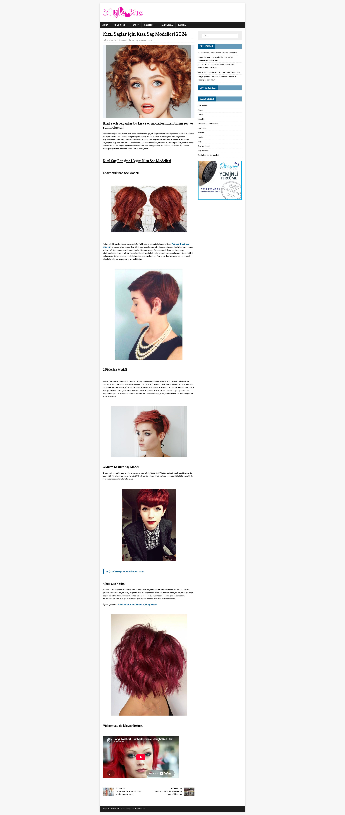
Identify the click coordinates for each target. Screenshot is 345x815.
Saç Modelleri (140, 40)
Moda (105, 25)
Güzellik (148, 25)
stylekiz (124, 40)
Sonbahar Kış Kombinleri (208, 155)
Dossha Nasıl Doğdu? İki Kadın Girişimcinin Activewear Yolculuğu (216, 66)
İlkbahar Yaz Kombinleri (208, 123)
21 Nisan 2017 (112, 40)
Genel (200, 114)
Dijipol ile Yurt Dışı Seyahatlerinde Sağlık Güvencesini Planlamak (215, 59)
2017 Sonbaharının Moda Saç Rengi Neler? (137, 604)
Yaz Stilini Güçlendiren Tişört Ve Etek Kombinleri (219, 72)
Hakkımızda (167, 25)
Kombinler (119, 25)
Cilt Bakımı (202, 105)
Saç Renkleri (203, 150)
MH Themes (121, 808)
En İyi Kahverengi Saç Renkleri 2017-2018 (125, 571)
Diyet (200, 110)
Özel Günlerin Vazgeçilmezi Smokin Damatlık (217, 52)
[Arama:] (220, 36)
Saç (134, 25)
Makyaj (201, 132)
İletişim (182, 25)
